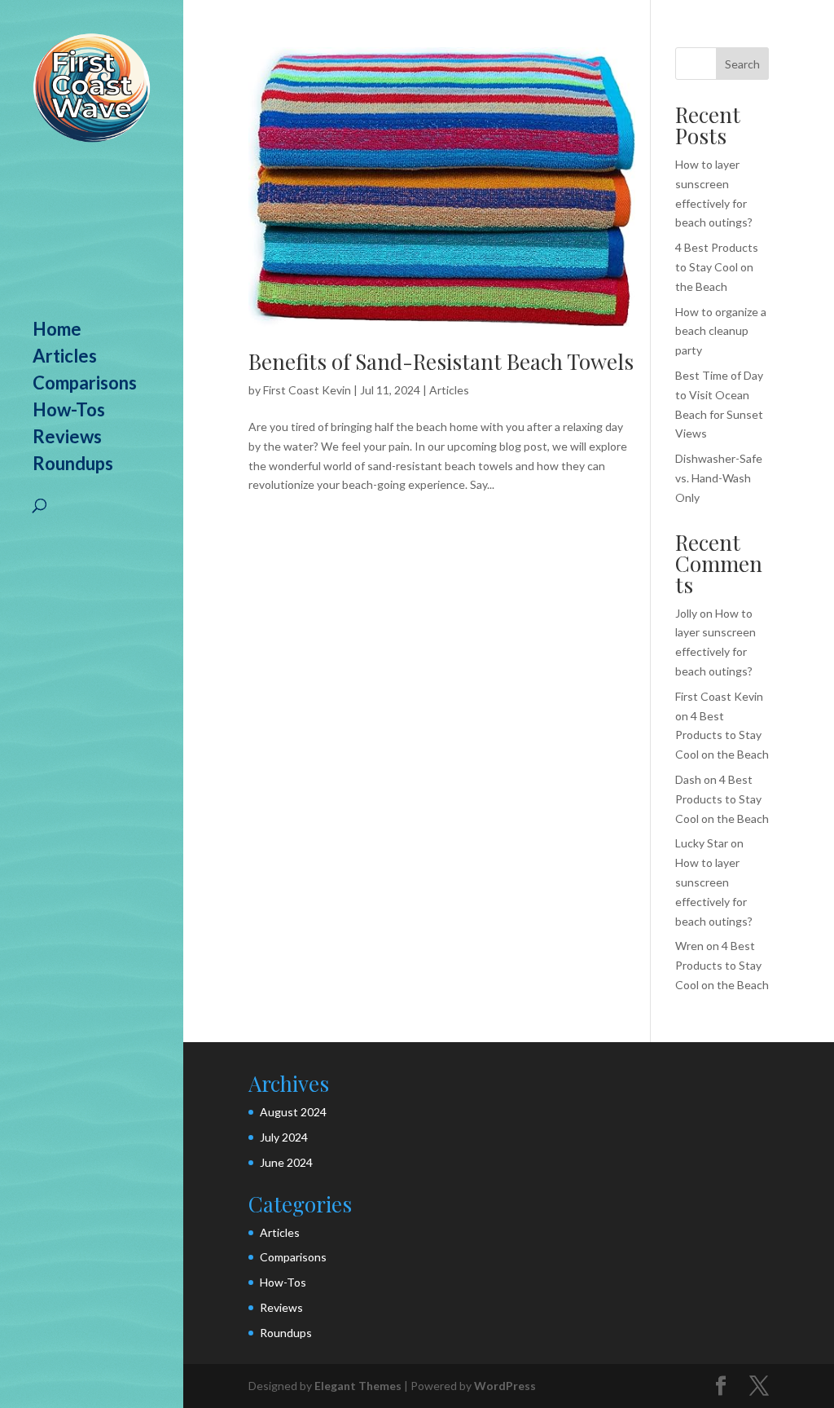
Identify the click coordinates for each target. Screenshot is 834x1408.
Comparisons (85, 385)
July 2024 (284, 1137)
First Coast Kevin (307, 390)
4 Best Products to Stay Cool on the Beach (716, 266)
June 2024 (286, 1162)
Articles (65, 358)
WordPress (505, 1386)
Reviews (67, 439)
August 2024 (293, 1112)
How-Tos (69, 412)
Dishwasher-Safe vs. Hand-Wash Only (718, 477)
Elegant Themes (358, 1386)
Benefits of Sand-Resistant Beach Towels (441, 361)
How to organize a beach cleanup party (720, 331)
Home (57, 331)
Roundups (73, 466)
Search (742, 64)
